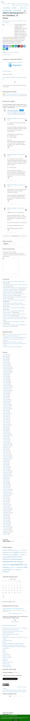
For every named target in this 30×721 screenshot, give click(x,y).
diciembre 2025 (6, 367)
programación (8, 561)
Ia (25, 552)
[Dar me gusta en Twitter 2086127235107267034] (13, 233)
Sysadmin (12, 567)
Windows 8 (13, 569)
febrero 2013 (6, 523)
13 (11, 587)
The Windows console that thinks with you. (12, 346)
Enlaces (4, 13)
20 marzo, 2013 (11, 20)
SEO (21, 564)
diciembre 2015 (6, 470)
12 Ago (8, 156)
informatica (5, 554)
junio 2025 (5, 376)
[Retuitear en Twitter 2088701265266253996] (10, 150)
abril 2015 (5, 483)
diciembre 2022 (6, 413)
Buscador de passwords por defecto (11, 634)
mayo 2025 (5, 378)
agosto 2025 (6, 373)
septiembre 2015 (7, 475)
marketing (5, 557)
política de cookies (18, 718)
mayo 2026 (5, 359)
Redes (4, 22)
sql (9, 567)
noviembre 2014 (6, 490)
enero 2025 (5, 384)
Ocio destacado (17, 10)
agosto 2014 (6, 495)
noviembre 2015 (6, 472)
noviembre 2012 (6, 527)
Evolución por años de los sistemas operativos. (13, 645)
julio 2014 (5, 497)
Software (7, 22)
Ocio (25, 20)
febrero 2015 (6, 486)
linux (25, 554)
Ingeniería (11, 554)
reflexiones (6, 565)
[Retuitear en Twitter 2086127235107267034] (10, 233)
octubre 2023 (6, 407)
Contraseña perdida (7, 640)
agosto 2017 (6, 447)
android (10, 550)
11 (5, 587)
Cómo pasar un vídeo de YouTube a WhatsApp (14, 307)
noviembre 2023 (6, 405)
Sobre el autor (23, 7)
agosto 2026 (6, 354)
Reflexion (20, 561)
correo (24, 550)
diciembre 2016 (6, 455)
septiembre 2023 (7, 408)
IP (18, 554)
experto (5, 552)
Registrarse (5, 660)
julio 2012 (5, 534)
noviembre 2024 (6, 387)
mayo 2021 (5, 419)
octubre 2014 (6, 492)
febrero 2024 (6, 401)
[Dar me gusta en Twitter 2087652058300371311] (13, 204)
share (14, 52)
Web (4, 569)
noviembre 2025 (6, 368)
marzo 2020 (6, 432)
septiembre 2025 (7, 371)
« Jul (4, 597)
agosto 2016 (6, 459)
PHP (10, 559)
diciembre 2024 (6, 385)
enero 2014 (5, 506)
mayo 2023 (5, 410)
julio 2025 (5, 374)
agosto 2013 (6, 514)
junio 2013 (5, 517)
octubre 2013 (6, 510)
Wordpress (6, 571)
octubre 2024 (6, 388)
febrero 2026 (6, 364)
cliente (11, 52)
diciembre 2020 (6, 424)
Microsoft (11, 557)
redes (15, 561)
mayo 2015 (5, 481)
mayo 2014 (5, 500)
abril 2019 (5, 436)
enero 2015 (5, 487)
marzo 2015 (6, 484)
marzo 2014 (6, 503)
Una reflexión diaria (7, 10)
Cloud (22, 550)
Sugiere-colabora (7, 665)
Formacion (10, 552)
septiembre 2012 (7, 531)
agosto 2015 (6, 476)
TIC (15, 567)
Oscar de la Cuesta (12, 118)
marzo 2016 (6, 466)
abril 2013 (5, 520)
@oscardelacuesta (21, 118)
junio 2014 (5, 498)
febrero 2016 (6, 467)
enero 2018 (5, 441)
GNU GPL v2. (16, 672)
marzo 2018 (6, 439)
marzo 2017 (6, 450)
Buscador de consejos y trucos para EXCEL (13, 631)
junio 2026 (5, 357)
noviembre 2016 (6, 456)
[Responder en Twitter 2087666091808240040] (8, 181)
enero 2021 (5, 422)
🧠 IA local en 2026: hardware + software (12, 342)
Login (4, 651)
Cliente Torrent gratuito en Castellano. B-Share (13, 15)
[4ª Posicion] (11, 273)
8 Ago (8, 209)
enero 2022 (5, 418)
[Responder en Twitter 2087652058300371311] (8, 204)
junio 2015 (5, 480)
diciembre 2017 (6, 442)
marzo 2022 (6, 415)
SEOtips (25, 564)
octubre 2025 (6, 370)
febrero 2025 (6, 382)
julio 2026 (5, 356)
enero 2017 (5, 453)
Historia (23, 552)
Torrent (17, 52)
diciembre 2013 (6, 507)
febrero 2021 (6, 421)
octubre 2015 (6, 473)
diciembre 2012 (6, 526)
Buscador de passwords (8, 632)
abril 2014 (5, 501)
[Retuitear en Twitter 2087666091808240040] (10, 181)
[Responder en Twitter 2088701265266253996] (8, 150)
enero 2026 (5, 365)
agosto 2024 (6, 391)
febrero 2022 (6, 416)
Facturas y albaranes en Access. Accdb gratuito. (14, 281)
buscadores (18, 550)
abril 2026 (5, 360)
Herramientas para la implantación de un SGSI (13, 321)
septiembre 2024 (7, 390)
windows (8, 569)
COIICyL (9, 611)
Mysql (16, 556)
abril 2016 (5, 464)
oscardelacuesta (19, 20)
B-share (8, 52)
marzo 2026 (6, 362)
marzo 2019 (6, 438)
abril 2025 (5, 379)
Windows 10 (19, 569)
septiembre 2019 (7, 435)
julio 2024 (5, 393)
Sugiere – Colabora (13, 13)
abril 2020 (5, 430)
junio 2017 (5, 449)
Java (20, 554)
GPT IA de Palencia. (7, 71)
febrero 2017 (6, 452)
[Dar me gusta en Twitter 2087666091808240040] (13, 181)
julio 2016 (5, 461)
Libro (22, 554)
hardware (20, 552)
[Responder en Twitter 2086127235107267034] (8, 233)
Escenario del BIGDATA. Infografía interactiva (13, 643)
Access (5, 550)
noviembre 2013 (6, 509)
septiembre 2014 (7, 493)
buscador (14, 550)
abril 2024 (5, 398)
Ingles (16, 554)
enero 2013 (5, 524)
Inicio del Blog (6, 7)
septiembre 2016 (7, 458)
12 (9, 587)
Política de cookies (7, 656)
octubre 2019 (6, 433)
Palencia (6, 559)
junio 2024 (5, 395)
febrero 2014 (6, 504)
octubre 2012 (6, 529)
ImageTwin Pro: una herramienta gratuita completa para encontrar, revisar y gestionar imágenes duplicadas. (14, 339)
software (6, 567)
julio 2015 (5, 478)
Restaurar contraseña (8, 662)
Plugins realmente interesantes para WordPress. (14, 300)
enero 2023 (5, 412)
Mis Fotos (5, 652)
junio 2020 (5, 427)
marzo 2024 (6, 399)
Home (2, 601)
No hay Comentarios (7, 54)
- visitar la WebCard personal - (15, 613)
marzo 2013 (6, 521)
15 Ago (8, 119)
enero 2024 (5, 402)
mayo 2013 (5, 518)
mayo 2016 (5, 463)
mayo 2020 (5, 429)
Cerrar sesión (6, 635)
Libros (25, 10)
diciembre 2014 (6, 489)
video (25, 567)
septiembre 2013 (7, 512)
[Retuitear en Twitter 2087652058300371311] (10, 204)
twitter (21, 567)
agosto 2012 (6, 532)
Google (15, 552)
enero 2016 (5, 469)
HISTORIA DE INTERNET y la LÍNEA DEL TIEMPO (14, 646)
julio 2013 (5, 515)
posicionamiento (17, 559)
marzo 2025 (6, 381)
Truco (18, 567)
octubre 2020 (6, 425)
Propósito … (15, 7)
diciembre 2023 (6, 404)
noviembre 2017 (6, 444)
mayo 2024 (5, 396)
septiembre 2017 (7, 446)
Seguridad (14, 565)
